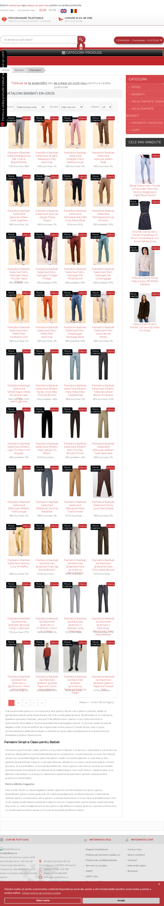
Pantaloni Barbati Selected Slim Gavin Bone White (103, 330)
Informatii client (137, 865)
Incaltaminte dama (147, 101)
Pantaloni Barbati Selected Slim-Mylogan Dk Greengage (103, 271)
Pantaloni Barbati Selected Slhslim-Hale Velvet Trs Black (47, 446)
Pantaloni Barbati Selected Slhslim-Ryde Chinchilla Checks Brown (47, 388)
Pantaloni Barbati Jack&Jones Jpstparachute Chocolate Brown (103, 562)
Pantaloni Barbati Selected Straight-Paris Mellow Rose (75, 155)
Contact (132, 860)
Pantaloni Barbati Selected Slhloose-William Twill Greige (19, 504)
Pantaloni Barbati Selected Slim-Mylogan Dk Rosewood (75, 271)
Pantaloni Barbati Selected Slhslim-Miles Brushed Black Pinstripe (103, 388)
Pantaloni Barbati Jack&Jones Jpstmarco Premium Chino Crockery (47, 621)
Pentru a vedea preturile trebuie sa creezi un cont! (3, 86)
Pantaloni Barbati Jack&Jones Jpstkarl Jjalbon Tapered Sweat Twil (103, 679)
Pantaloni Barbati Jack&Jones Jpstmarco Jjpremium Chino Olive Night (19, 679)
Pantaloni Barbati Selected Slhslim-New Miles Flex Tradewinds (75, 388)
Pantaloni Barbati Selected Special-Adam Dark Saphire (19, 213)
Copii (135, 130)
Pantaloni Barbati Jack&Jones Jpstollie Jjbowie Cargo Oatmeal (19, 621)
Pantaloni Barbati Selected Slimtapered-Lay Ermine (103, 213)
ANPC (89, 870)
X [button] (159, 884)
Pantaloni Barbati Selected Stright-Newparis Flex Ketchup (47, 155)
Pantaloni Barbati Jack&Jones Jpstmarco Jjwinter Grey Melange (75, 621)
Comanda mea (26, 10)
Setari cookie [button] (43, 900)
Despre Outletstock (97, 849)
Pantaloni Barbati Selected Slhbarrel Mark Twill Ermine (75, 504)
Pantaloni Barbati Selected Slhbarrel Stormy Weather (47, 504)
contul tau (15, 5)
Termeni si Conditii (96, 865)
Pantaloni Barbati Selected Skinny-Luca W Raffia (19, 562)
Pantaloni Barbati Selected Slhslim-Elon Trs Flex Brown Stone (75, 446)
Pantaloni (35, 70)
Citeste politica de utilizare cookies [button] (41, 892)
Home (5, 70)
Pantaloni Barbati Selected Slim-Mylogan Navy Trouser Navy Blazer (19, 271)
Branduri (133, 870)
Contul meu (7, 10)
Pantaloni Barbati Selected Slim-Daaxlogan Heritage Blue (75, 330)
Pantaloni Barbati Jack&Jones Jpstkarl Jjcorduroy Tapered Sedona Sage (75, 679)
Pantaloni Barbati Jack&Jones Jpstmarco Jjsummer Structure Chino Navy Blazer (103, 621)
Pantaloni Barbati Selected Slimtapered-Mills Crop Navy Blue (75, 213)
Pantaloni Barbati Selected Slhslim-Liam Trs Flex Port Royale (18, 446)
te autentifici (37, 83)
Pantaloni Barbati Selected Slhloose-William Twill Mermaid (103, 446)
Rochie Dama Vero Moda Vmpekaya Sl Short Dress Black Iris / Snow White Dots (145, 234)
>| (42, 702)
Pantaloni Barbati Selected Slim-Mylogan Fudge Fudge (47, 271)
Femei (136, 87)
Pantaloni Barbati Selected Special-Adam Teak (103, 155)
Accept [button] (121, 900)
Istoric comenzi (136, 854)
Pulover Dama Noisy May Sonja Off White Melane (145, 280)
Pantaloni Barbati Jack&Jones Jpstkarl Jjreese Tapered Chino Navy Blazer (47, 679)
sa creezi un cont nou (70, 83)
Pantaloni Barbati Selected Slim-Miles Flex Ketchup (47, 330)
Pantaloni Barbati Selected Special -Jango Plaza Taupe (47, 213)
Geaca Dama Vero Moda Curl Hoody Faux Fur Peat (145, 326)
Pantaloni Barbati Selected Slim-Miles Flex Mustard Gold (19, 330)
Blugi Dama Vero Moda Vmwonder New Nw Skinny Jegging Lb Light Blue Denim (145, 188)
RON (52, 10)
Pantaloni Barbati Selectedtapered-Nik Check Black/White (19, 155)
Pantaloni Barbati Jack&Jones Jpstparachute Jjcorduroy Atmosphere (75, 562)
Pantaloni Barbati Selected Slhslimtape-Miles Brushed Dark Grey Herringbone (18, 388)
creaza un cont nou (38, 5)
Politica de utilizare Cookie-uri (103, 854)
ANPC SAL (92, 876)
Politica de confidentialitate (101, 860)
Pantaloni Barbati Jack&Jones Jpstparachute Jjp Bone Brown (47, 562)
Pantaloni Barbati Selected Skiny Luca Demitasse (103, 504)
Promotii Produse (147, 123)
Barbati (19, 70)
